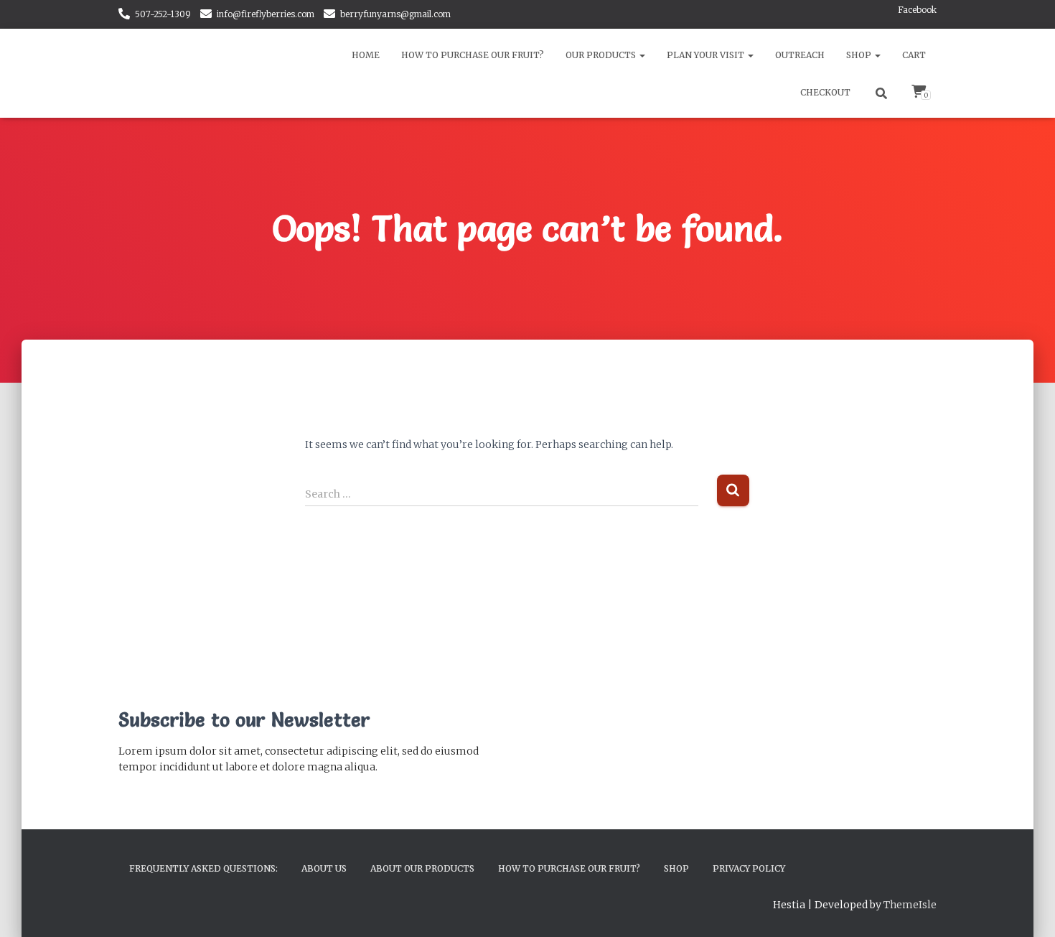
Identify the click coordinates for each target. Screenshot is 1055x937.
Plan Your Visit (706, 55)
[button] (641, 55)
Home (366, 55)
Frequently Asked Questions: (203, 868)
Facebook (917, 9)
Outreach (800, 55)
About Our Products (422, 868)
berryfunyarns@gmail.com (395, 14)
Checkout (825, 92)
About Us (324, 868)
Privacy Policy (749, 868)
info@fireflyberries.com (265, 14)
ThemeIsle (910, 904)
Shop (859, 55)
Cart (914, 55)
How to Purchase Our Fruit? (472, 55)
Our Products (602, 55)
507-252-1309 (163, 14)
